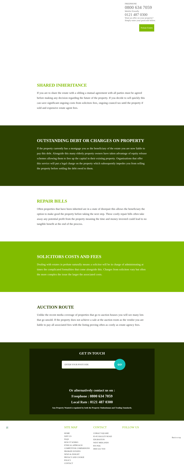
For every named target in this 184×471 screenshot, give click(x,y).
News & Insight (71, 454)
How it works (90, 28)
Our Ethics (103, 28)
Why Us (79, 28)
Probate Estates (147, 28)
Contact (159, 28)
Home (70, 28)
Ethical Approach (73, 445)
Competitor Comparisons (77, 448)
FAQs (113, 28)
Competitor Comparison (128, 28)
